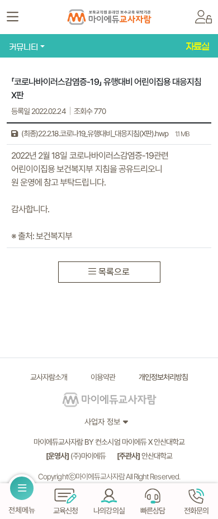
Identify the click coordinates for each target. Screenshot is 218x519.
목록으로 (114, 271)
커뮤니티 (23, 47)
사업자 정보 (102, 421)
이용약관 (103, 377)
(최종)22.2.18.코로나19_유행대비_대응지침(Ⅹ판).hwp (104, 133)
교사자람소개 (48, 377)
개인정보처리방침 (163, 377)
